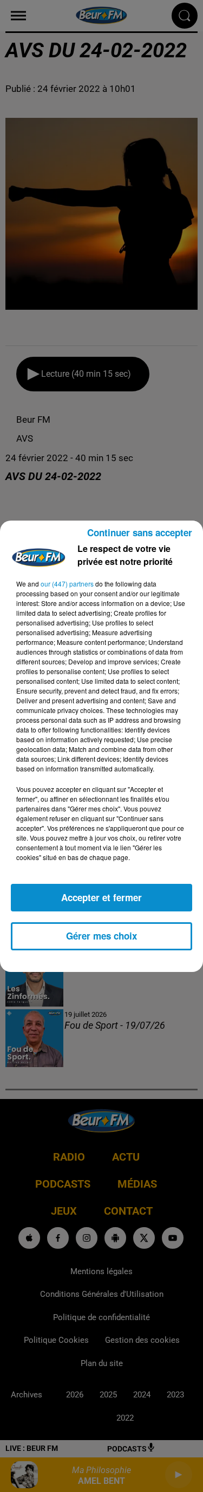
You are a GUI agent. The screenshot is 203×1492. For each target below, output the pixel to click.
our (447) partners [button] (67, 583)
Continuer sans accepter (139, 532)
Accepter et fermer (101, 897)
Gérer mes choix (101, 935)
